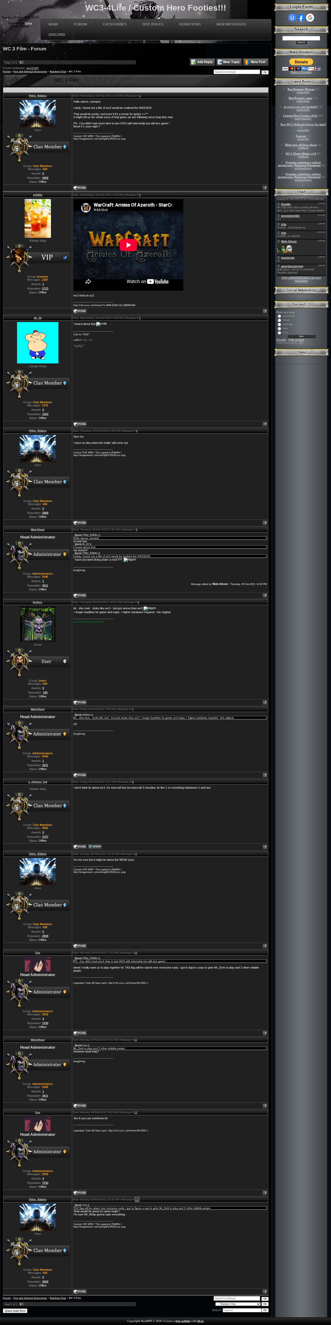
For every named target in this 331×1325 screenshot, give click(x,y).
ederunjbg (303, 130)
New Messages (231, 24)
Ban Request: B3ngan (301, 89)
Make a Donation (301, 72)
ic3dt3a (37, 194)
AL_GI (38, 317)
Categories (114, 24)
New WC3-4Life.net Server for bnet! (303, 124)
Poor (286, 332)
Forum (80, 24)
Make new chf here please (301, 144)
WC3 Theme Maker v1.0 (300, 153)
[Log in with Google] (310, 17)
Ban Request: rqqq (300, 98)
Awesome (289, 315)
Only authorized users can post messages (301, 279)
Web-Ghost (37, 529)
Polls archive (296, 339)
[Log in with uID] (292, 17)
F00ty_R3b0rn (38, 95)
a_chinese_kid (37, 781)
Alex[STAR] (32, 68)
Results (281, 339)
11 (135, 1039)
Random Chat (58, 71)
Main (53, 24)
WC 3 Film (75, 71)
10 (135, 952)
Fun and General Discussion (30, 71)
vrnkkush (303, 147)
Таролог (301, 136)
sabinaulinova (303, 168)
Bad (285, 328)
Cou (37, 952)
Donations (190, 24)
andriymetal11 (303, 118)
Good (286, 320)
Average (288, 324)
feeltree (37, 602)
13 (137, 1199)
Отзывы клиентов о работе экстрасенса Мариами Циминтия (299, 164)
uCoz (200, 1321)
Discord (57, 35)
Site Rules (152, 24)
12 (135, 1112)
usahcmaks (303, 92)
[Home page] (95, 846)
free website (183, 1321)
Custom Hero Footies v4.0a (300, 115)
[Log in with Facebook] (301, 17)
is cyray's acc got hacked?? (301, 106)
